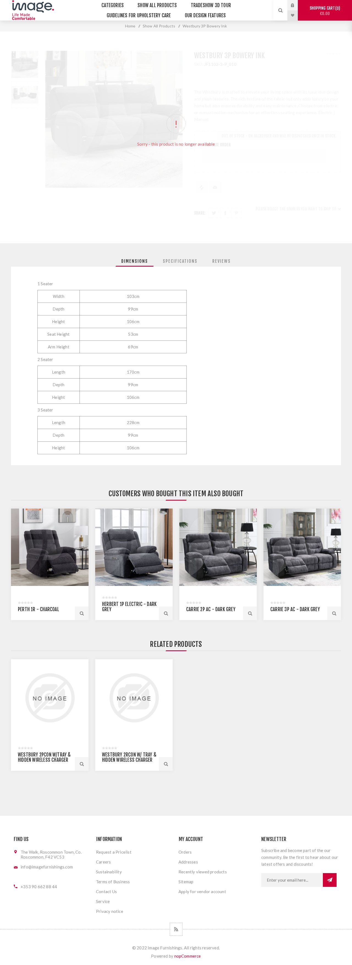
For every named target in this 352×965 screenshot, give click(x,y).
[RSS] (176, 929)
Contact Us (106, 891)
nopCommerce (187, 955)
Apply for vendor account (202, 891)
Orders (185, 852)
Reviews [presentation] (221, 261)
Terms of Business (113, 881)
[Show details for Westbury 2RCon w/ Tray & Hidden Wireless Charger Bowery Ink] (134, 698)
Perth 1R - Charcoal (38, 609)
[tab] (134, 261)
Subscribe (330, 880)
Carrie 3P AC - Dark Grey (295, 609)
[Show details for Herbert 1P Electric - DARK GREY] (134, 547)
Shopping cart (324, 10)
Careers (103, 861)
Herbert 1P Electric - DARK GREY (129, 606)
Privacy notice (109, 911)
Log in (297, 5)
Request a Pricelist (113, 852)
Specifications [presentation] (180, 261)
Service (103, 901)
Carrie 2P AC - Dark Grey (210, 609)
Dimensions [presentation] (134, 261)
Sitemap (185, 881)
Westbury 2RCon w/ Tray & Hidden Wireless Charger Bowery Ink (129, 760)
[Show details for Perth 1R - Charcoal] (50, 547)
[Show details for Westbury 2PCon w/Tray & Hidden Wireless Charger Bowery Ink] (50, 698)
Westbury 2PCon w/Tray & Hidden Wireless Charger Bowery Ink (44, 760)
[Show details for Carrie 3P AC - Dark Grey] (302, 547)
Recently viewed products (202, 871)
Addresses (188, 861)
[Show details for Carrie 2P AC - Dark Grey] (218, 547)
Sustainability (109, 871)
